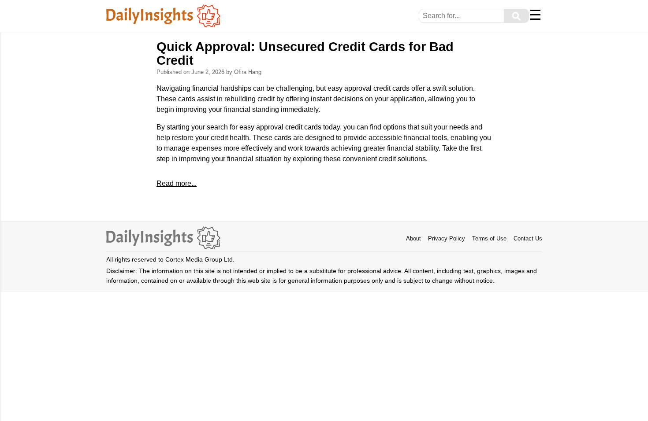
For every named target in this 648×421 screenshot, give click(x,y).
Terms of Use (489, 238)
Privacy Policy (446, 238)
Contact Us (528, 238)
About (413, 238)
